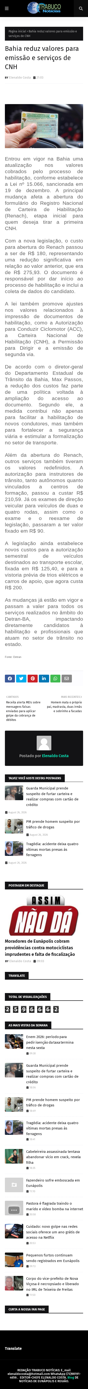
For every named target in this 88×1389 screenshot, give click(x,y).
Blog (70, 1377)
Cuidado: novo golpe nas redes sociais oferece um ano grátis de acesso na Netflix (53, 1232)
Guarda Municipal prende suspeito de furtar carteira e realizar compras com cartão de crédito (52, 796)
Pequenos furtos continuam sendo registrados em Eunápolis (52, 1258)
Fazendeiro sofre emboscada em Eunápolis (53, 1183)
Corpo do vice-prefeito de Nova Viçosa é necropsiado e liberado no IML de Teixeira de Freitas (52, 1284)
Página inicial (17, 31)
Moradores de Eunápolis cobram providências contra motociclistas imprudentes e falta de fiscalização (40, 948)
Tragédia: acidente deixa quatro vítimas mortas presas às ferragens (52, 849)
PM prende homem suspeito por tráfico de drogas (53, 824)
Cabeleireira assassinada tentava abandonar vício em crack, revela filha (53, 1157)
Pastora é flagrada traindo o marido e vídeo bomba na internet (54, 1206)
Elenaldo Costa (20, 77)
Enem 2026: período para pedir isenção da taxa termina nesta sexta (50, 1042)
